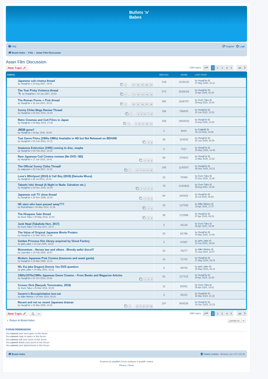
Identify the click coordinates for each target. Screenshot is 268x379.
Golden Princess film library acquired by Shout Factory (54, 241)
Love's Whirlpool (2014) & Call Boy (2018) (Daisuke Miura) (55, 176)
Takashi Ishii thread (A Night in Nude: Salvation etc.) (51, 184)
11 (133, 94)
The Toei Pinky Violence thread (38, 90)
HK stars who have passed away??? (41, 204)
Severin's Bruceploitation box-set (39, 293)
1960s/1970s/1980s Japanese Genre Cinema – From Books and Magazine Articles (70, 275)
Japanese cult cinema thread (36, 80)
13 (142, 94)
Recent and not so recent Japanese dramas (45, 302)
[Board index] (68, 24)
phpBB (115, 361)
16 (151, 104)
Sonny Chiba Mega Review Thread (40, 110)
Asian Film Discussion (26, 62)
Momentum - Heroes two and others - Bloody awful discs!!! (56, 249)
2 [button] (217, 68)
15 (151, 94)
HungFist (25, 83)
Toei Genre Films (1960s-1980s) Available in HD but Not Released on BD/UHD (67, 138)
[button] (206, 67)
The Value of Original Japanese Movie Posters (47, 232)
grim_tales (26, 244)
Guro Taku (203, 100)
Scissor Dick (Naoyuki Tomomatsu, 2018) (44, 285)
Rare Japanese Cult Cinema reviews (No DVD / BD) (50, 156)
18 (138, 84)
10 (147, 124)
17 (133, 84)
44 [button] (239, 68)
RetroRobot (27, 207)
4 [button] (226, 68)
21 (151, 84)
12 (138, 94)
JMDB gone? (26, 129)
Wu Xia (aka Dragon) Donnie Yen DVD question (48, 266)
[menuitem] (12, 46)
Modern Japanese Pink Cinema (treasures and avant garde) (56, 258)
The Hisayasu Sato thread (34, 214)
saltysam (25, 169)
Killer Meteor (204, 204)
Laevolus (25, 252)
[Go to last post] (209, 80)
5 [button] (231, 68)
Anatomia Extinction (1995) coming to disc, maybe (50, 148)
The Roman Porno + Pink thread (39, 100)
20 (147, 84)
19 (142, 84)
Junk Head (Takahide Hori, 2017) (38, 223)
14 (147, 94)
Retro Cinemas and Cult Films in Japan (43, 120)
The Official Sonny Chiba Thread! (39, 166)
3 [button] (222, 68)
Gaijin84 (202, 129)
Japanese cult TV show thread (37, 194)
